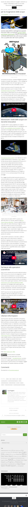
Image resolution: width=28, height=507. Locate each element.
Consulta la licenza (17, 358)
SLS (16, 464)
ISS (23, 454)
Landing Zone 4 (4, 380)
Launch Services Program (13, 380)
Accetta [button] (14, 7)
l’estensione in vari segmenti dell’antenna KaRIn (12, 282)
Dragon (24, 452)
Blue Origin (16, 450)
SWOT (2, 384)
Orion (22, 460)
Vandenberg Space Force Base (8, 90)
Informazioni (19, 5)
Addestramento (4, 450)
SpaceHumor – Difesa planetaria (9, 487)
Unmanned (20, 466)
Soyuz (23, 464)
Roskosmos (18, 462)
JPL (17, 378)
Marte (6, 460)
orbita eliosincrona (4, 382)
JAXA (23, 456)
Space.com (9, 351)
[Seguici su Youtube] (24, 422)
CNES (14, 351)
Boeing (19, 450)
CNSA (22, 450)
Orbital (18, 460)
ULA (16, 466)
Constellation (3, 452)
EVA (5, 454)
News (14, 460)
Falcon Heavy (13, 454)
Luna (23, 458)
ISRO (21, 454)
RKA (14, 462)
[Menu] (26, 495)
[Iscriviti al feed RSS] (26, 422)
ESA (2, 454)
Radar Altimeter (12, 382)
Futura (17, 454)
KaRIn (19, 159)
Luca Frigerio (5, 14)
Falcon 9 (14, 378)
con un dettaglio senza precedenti (13, 128)
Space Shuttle (6, 466)
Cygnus (20, 452)
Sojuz (19, 464)
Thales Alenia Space (5, 335)
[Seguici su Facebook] (22, 422)
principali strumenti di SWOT (8, 157)
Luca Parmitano (18, 458)
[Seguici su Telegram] (17, 422)
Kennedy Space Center (5, 458)
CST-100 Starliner (14, 452)
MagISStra (3, 460)
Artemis (9, 450)
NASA (5, 351)
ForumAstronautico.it (14, 370)
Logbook (13, 458)
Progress (10, 462)
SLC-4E (18, 382)
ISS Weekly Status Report (17, 456)
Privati (6, 462)
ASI (12, 450)
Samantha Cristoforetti (8, 464)
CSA (10, 378)
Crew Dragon (8, 452)
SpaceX (21, 382)
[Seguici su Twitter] (19, 422)
